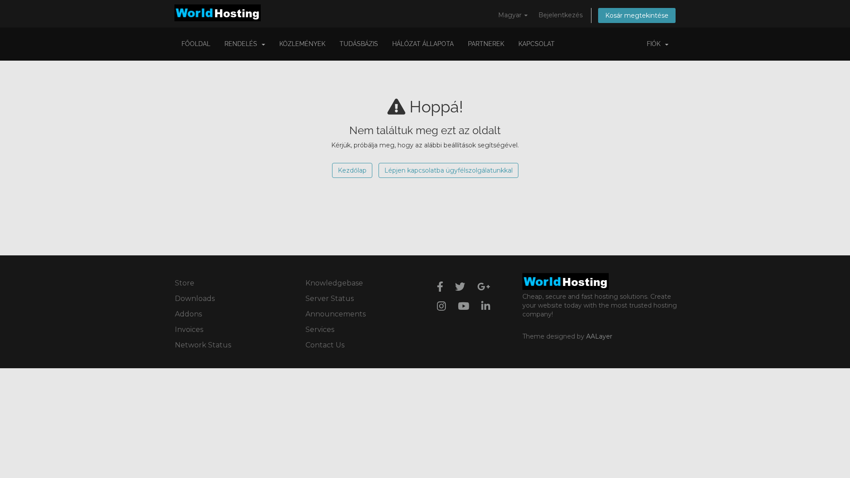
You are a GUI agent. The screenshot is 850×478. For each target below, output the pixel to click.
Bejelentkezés (560, 15)
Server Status (329, 298)
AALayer (599, 336)
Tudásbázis (359, 43)
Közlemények (302, 43)
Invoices (189, 329)
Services (319, 329)
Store (184, 283)
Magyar (510, 15)
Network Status (203, 345)
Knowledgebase (334, 283)
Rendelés (242, 43)
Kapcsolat (536, 43)
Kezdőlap (352, 170)
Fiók (655, 43)
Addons (188, 314)
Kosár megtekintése (636, 15)
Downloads (195, 298)
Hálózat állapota (423, 43)
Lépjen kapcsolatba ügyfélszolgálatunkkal (448, 170)
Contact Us (324, 345)
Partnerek (486, 43)
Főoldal (196, 43)
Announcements (335, 314)
